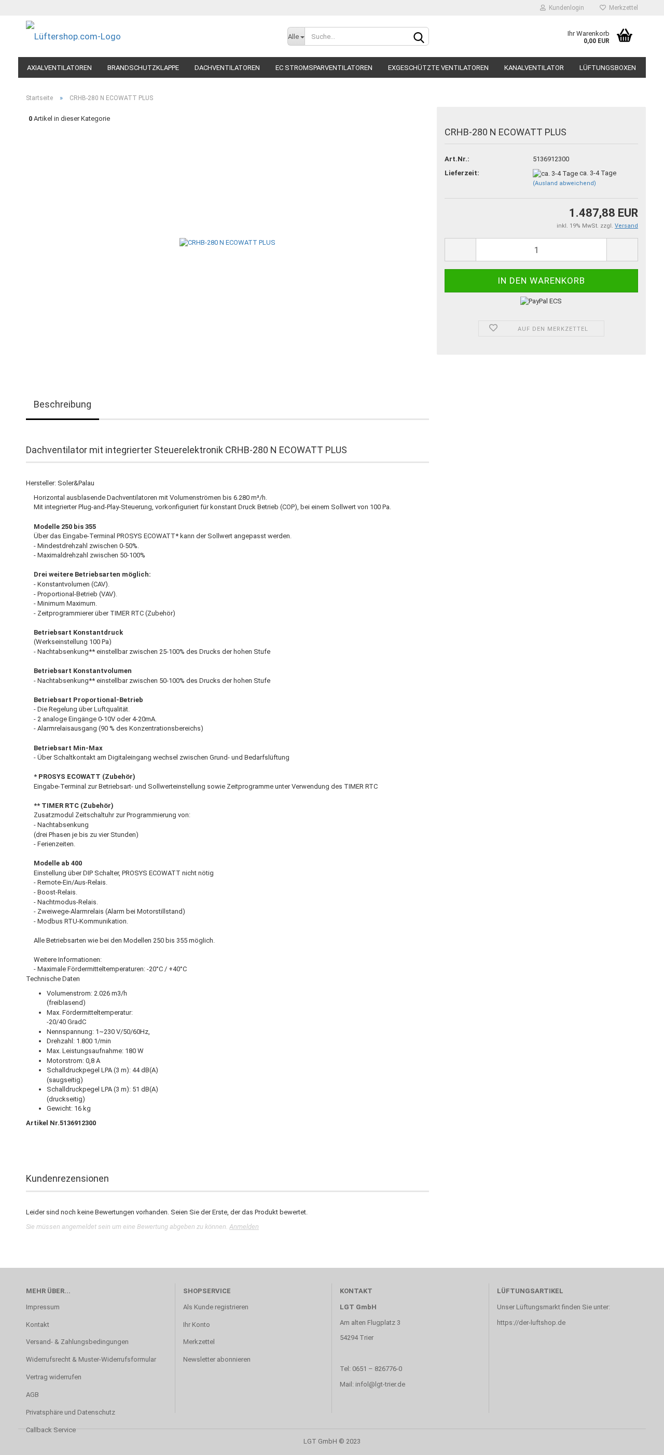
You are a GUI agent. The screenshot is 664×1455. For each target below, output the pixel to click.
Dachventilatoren (227, 68)
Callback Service (51, 1430)
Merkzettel (622, 7)
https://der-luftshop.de (531, 1322)
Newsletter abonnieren (217, 1359)
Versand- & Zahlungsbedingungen (77, 1342)
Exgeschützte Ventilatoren (438, 68)
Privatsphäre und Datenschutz (70, 1412)
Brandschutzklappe (143, 68)
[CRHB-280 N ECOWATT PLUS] (227, 242)
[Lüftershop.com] (149, 36)
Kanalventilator (534, 68)
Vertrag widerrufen (53, 1377)
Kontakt (37, 1324)
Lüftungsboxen (607, 68)
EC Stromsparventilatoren (323, 68)
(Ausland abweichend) (564, 183)
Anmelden (244, 1226)
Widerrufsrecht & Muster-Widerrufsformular (91, 1359)
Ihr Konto (196, 1324)
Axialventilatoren (59, 68)
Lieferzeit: (462, 173)
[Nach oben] (635, 1439)
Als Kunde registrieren (215, 1307)
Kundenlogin (565, 7)
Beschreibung (62, 404)
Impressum (43, 1307)
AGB (32, 1394)
